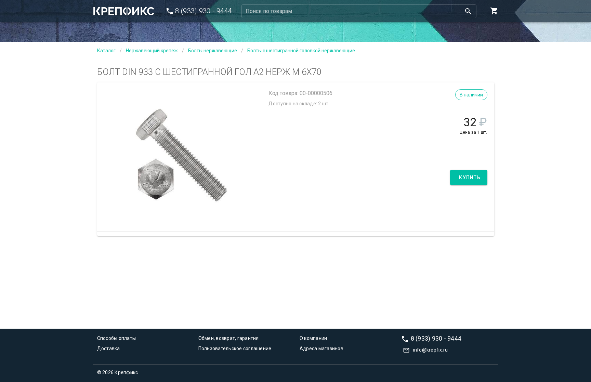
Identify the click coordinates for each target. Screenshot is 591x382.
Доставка (108, 348)
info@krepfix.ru (430, 350)
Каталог (106, 50)
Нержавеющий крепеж (152, 50)
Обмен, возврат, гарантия (228, 338)
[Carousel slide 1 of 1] (181, 215)
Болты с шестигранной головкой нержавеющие (301, 50)
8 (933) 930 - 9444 (436, 338)
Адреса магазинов (321, 348)
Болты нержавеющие (212, 50)
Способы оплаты (116, 338)
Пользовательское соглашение (235, 348)
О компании (313, 338)
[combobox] (358, 11)
